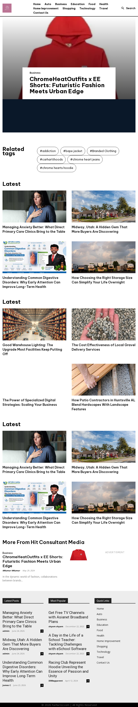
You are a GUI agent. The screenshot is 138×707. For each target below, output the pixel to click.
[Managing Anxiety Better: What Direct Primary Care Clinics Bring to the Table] (34, 206)
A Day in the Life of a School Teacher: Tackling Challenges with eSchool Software (67, 642)
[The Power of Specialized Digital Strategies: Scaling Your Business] (34, 380)
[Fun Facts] (7, 8)
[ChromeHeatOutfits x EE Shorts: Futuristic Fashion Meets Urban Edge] (69, 58)
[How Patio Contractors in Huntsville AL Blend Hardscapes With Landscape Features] (103, 380)
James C (7, 685)
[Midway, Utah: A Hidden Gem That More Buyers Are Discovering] (103, 206)
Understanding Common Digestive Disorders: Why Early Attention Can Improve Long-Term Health (31, 282)
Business (35, 72)
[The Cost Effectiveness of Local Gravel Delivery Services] (103, 324)
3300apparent (56, 680)
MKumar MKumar (11, 570)
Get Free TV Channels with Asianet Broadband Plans (68, 617)
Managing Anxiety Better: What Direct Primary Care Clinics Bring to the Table (19, 619)
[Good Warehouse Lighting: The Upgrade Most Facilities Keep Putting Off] (34, 324)
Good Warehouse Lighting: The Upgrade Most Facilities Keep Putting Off (32, 349)
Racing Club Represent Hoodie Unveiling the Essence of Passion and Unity (69, 669)
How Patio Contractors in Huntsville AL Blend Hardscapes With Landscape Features (103, 404)
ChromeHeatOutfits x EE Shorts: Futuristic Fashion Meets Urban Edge (67, 85)
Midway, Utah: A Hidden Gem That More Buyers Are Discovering (22, 644)
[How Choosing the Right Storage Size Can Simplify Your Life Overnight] (103, 257)
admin (6, 631)
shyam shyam (56, 626)
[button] (127, 8)
